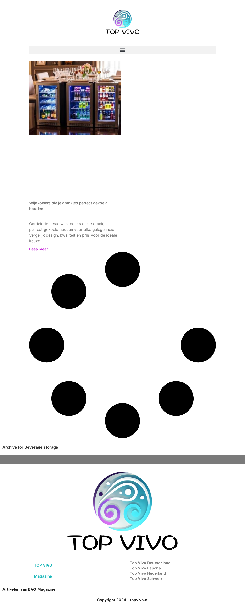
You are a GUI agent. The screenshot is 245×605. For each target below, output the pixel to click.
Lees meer (38, 249)
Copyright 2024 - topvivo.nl (122, 599)
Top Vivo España (145, 568)
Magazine (43, 576)
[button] (122, 50)
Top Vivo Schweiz (146, 578)
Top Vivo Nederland (148, 573)
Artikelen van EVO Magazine (29, 589)
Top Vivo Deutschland (150, 562)
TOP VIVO (43, 565)
